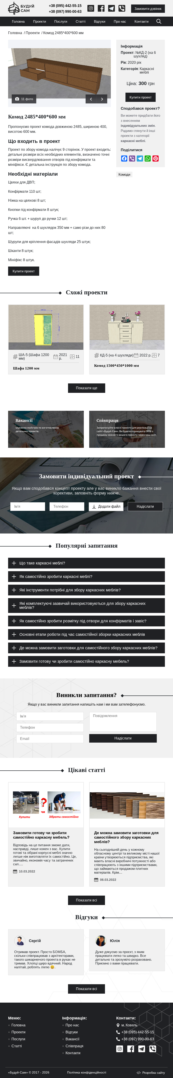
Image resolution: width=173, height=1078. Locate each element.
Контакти (141, 21)
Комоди (124, 174)
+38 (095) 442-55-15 (65, 6)
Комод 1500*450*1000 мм (116, 365)
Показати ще (86, 388)
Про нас (120, 21)
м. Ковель (129, 1025)
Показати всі (86, 900)
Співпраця (74, 1046)
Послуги (60, 21)
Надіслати (145, 506)
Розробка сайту (153, 1072)
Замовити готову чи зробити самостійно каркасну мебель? (41, 835)
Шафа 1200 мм (26, 368)
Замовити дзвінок (148, 9)
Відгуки (99, 21)
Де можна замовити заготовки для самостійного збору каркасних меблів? (126, 837)
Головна (18, 21)
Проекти (39, 21)
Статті (80, 21)
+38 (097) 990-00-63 (65, 11)
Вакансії (72, 1039)
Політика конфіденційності (86, 1072)
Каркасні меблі (147, 70)
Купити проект (24, 271)
